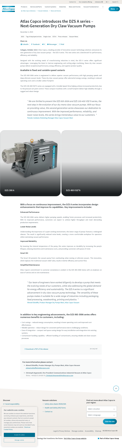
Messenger (53, 44)
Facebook (36, 44)
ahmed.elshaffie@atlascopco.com (38, 368)
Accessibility (89, 431)
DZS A (54, 36)
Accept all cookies (19, 435)
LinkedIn (25, 44)
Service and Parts (36, 7)
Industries (62, 7)
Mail (62, 44)
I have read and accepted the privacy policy (56, 157)
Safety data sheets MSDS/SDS (55, 404)
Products (24, 7)
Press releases (62, 36)
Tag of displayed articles (34, 36)
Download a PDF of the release (37, 349)
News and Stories (74, 7)
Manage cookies (77, 431)
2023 (22, 36)
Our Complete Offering (85, 2)
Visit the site (110, 421)
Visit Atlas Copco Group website (75, 438)
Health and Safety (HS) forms (55, 408)
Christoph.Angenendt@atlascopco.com (59, 375)
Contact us (72, 2)
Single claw (47, 36)
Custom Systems (50, 7)
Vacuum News (73, 36)
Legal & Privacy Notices (61, 431)
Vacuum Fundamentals (91, 7)
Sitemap (98, 431)
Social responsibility (12, 404)
